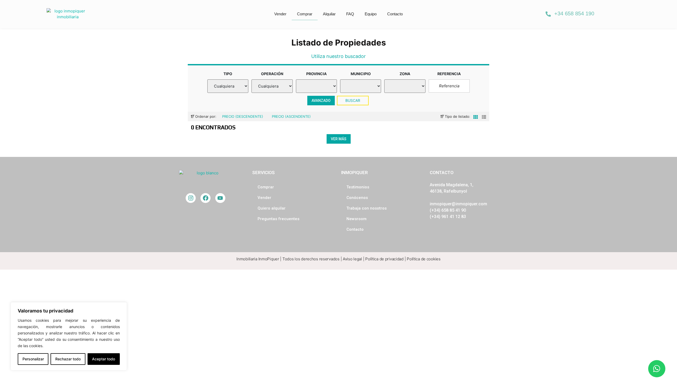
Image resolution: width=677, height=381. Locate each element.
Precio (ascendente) (291, 116)
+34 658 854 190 (574, 13)
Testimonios (357, 187)
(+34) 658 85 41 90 (448, 210)
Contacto (395, 14)
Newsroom (356, 218)
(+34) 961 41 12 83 (448, 216)
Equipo (371, 14)
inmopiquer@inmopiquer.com (458, 203)
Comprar (304, 14)
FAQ (350, 14)
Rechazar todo (68, 359)
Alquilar (329, 14)
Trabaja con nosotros (366, 208)
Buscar (352, 100)
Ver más (338, 139)
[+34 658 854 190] (548, 14)
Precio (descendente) (243, 116)
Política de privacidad (384, 258)
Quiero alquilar (272, 208)
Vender (280, 14)
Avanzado (321, 100)
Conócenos (357, 197)
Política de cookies (424, 258)
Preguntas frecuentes (278, 218)
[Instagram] (191, 198)
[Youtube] (220, 198)
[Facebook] (205, 198)
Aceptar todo (103, 359)
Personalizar (33, 359)
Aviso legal (352, 258)
